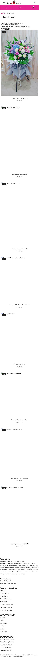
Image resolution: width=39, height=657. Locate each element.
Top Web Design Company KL (15, 656)
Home (3, 13)
